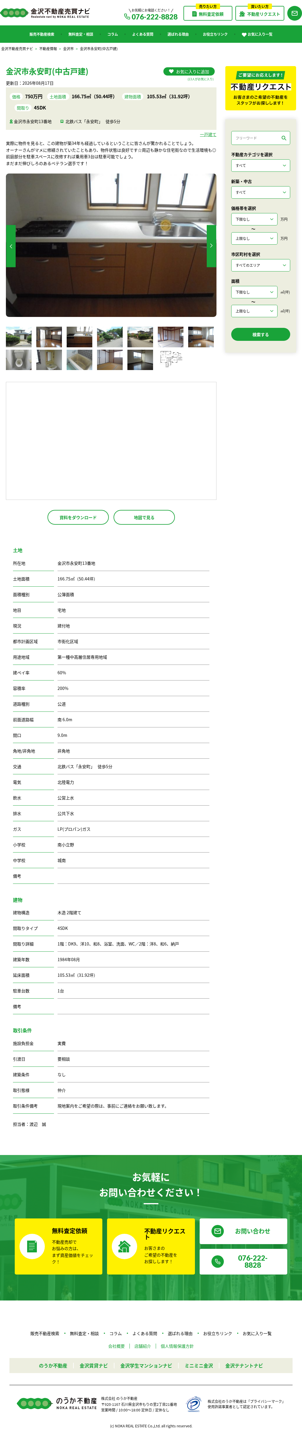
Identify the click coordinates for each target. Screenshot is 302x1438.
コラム (112, 34)
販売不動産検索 (41, 34)
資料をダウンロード (78, 517)
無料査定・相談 (80, 34)
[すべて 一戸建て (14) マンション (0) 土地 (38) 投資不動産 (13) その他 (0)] (260, 165)
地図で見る (144, 517)
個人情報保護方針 (177, 1346)
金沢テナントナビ (244, 1365)
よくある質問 (142, 34)
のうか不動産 (53, 1365)
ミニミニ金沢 (199, 1365)
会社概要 (116, 1346)
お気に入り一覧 (260, 34)
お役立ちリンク (215, 34)
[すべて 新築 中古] (260, 192)
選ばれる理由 (178, 34)
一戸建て (208, 134)
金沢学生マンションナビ (146, 1365)
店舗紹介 (142, 1346)
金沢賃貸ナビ (94, 1365)
